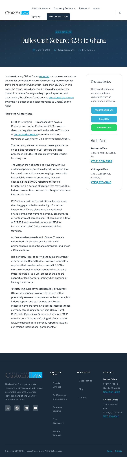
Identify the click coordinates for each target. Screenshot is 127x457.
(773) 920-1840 (101, 182)
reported (44, 76)
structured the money (61, 97)
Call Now (104, 119)
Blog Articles (63, 32)
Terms (109, 451)
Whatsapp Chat (104, 127)
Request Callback (104, 110)
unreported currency (26, 134)
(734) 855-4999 (101, 161)
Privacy (118, 451)
